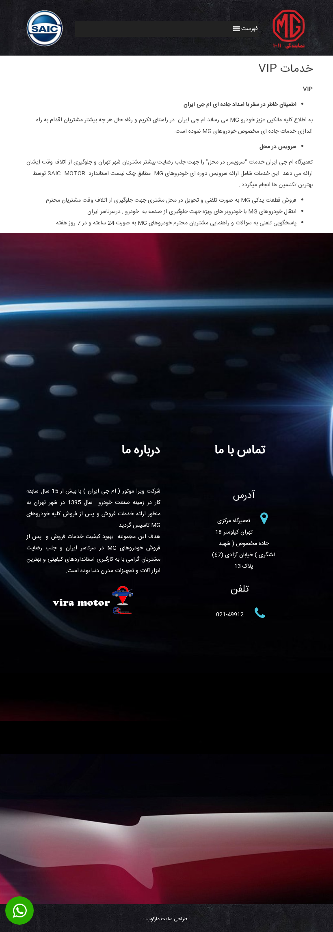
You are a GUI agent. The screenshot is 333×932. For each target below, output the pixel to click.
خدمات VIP (285, 69)
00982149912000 (19, 911)
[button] (249, 29)
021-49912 (230, 615)
